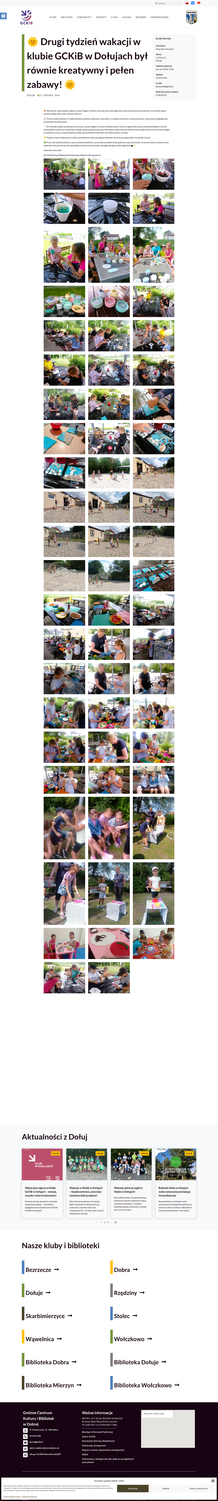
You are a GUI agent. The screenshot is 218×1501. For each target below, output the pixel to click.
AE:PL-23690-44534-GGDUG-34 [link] (44, 1448)
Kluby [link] (53, 17)
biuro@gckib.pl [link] (36, 1442)
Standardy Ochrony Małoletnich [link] (98, 1440)
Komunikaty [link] (84, 17)
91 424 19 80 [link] (35, 1436)
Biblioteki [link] (67, 17)
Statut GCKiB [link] (88, 1436)
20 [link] (115, 1222)
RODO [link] (85, 1454)
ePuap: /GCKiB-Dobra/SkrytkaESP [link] (45, 1454)
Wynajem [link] (141, 17)
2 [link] (105, 1222)
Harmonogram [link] (159, 17)
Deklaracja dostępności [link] (94, 1445)
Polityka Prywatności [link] (29, 1496)
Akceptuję (133, 1488)
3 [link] (108, 1222)
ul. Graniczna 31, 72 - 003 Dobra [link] (44, 1429)
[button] (213, 1481)
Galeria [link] (126, 17)
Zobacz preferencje (198, 1488)
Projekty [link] (101, 17)
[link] (3, 16)
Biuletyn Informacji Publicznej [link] (97, 1432)
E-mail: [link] (159, 83)
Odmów (165, 1488)
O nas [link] (114, 17)
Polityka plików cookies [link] (12, 1496)
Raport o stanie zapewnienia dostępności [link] (103, 1449)
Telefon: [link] (159, 74)
